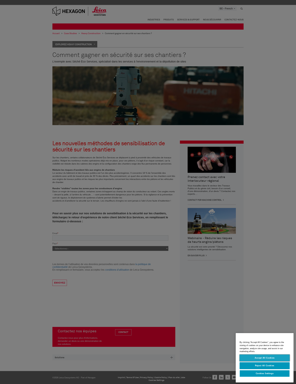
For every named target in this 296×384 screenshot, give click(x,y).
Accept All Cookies (265, 358)
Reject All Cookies (264, 365)
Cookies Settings (265, 373)
